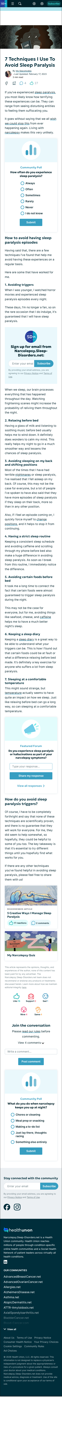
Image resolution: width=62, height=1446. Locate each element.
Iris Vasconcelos (23, 71)
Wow (22, 1011)
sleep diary (26, 639)
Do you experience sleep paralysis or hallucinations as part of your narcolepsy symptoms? (31, 754)
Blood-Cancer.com (16, 1323)
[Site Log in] (42, 3)
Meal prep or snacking (30, 1120)
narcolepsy (12, 132)
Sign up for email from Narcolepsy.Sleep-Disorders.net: (31, 351)
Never (29, 207)
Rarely (29, 201)
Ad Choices (10, 1350)
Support (30, 997)
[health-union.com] (18, 1230)
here (24, 987)
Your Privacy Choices (46, 1341)
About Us (9, 1337)
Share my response (31, 775)
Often (29, 189)
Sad (43, 997)
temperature (13, 693)
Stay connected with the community (31, 1178)
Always (30, 183)
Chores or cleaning (28, 1114)
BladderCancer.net (16, 1318)
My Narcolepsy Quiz (21, 955)
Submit (31, 222)
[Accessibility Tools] (34, 3)
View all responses (29, 785)
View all (11, 1329)
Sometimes (32, 195)
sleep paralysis (45, 92)
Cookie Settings (13, 1346)
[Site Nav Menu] (12, 3)
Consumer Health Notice (18, 1341)
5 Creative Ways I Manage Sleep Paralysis (29, 914)
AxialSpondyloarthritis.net (21, 1312)
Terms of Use (33, 1197)
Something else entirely (31, 1142)
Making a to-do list (28, 1126)
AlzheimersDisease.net (19, 1292)
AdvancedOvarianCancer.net (23, 1282)
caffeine (45, 617)
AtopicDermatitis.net (18, 1302)
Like (15, 997)
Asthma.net (11, 1297)
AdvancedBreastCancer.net (22, 1276)
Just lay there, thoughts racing (31, 1134)
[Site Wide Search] (19, 3)
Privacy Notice (31, 373)
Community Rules (34, 1346)
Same (37, 1011)
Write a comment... (19, 1051)
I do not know (34, 213)
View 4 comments (30, 1042)
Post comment (31, 1061)
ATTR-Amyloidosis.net (19, 1307)
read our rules (31, 1031)
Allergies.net (12, 1287)
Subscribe (54, 3)
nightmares (23, 474)
